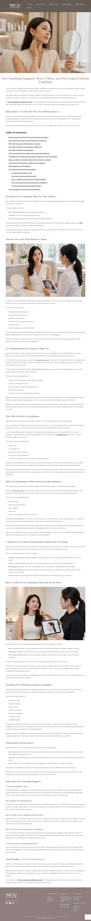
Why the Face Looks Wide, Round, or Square (24, 144)
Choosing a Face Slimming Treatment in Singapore (27, 163)
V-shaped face (61, 434)
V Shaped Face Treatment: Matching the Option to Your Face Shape (33, 156)
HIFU (81, 223)
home (29, 4)
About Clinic (53, 4)
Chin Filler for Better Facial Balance (21, 150)
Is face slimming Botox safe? (21, 173)
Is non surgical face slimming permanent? (26, 186)
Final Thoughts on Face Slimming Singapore (24, 189)
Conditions (79, 4)
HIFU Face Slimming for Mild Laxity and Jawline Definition (29, 153)
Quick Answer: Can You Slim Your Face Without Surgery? (29, 137)
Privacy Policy (50, 918)
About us (50, 898)
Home (49, 897)
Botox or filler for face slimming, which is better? (28, 179)
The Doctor (40, 4)
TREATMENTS (51, 899)
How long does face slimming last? (24, 176)
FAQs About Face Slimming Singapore (22, 169)
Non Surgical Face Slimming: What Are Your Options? (28, 140)
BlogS (49, 901)
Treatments (66, 4)
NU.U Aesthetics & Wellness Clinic (20, 102)
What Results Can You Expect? (20, 166)
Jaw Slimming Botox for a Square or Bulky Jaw (25, 147)
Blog (29, 7)
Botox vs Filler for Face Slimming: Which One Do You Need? (30, 160)
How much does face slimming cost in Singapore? (29, 183)
